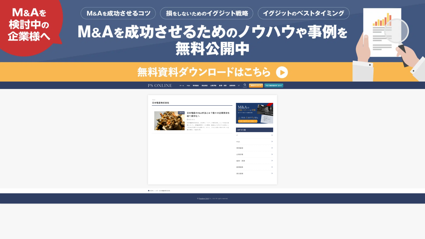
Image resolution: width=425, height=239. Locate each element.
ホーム (182, 85)
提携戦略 (232, 85)
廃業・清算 (223, 85)
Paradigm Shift (204, 198)
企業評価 (213, 85)
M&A (188, 85)
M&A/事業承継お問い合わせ (274, 85)
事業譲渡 (196, 85)
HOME (152, 191)
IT (239, 85)
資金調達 (205, 85)
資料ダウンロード (256, 85)
